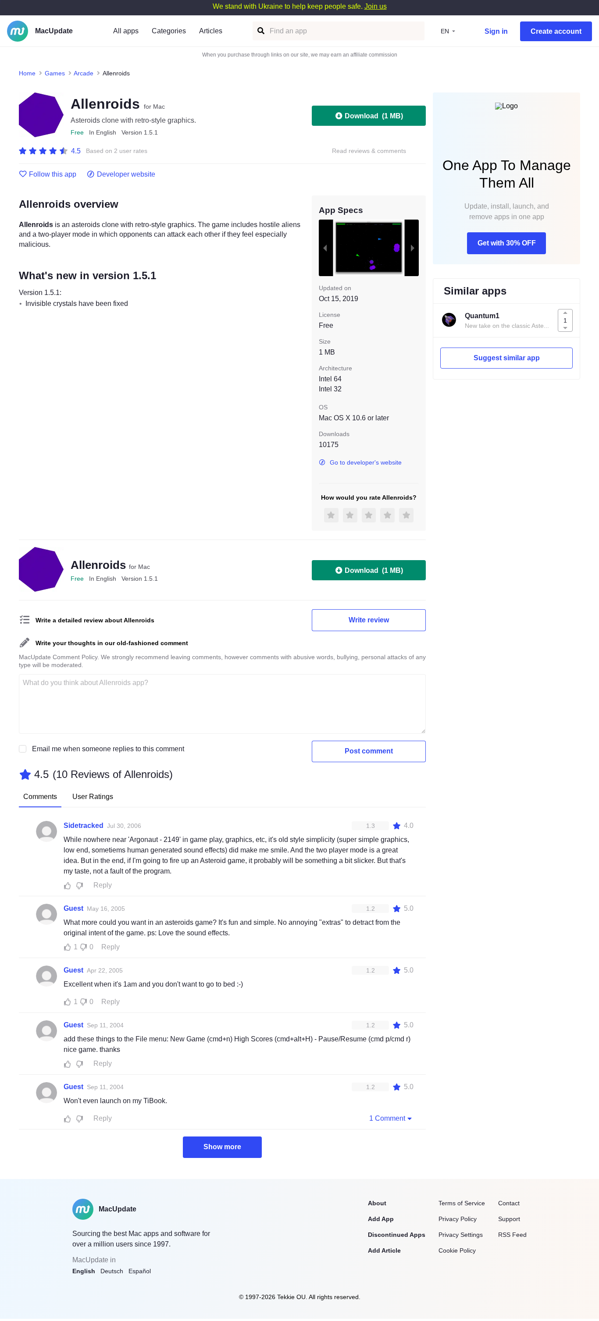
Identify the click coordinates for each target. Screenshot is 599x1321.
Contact (509, 1203)
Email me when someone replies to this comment (108, 749)
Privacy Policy (458, 1219)
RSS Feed (512, 1235)
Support (509, 1219)
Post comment (369, 751)
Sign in (496, 31)
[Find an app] (260, 30)
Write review (369, 620)
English (83, 1271)
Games (55, 73)
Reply (102, 885)
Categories (169, 31)
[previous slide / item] (325, 248)
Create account (556, 31)
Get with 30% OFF (507, 243)
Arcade (83, 73)
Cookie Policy (457, 1250)
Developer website (126, 174)
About (377, 1203)
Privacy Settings (461, 1235)
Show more (222, 1146)
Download (374, 116)
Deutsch (111, 1271)
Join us (375, 6)
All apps (126, 31)
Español (139, 1271)
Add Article (384, 1250)
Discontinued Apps (396, 1235)
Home (27, 73)
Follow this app (52, 174)
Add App (381, 1219)
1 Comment (387, 1118)
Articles (210, 31)
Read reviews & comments (369, 151)
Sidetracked (83, 825)
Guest (73, 908)
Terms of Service (462, 1203)
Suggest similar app (507, 357)
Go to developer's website (366, 462)
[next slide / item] (412, 248)
